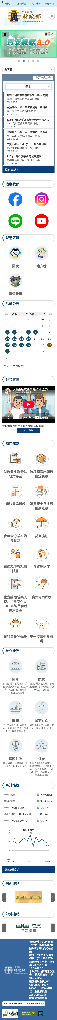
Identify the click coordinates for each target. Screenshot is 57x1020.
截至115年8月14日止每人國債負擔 (21, 814)
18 (14, 345)
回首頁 (8, 3)
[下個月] (50, 313)
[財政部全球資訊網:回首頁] (25, 16)
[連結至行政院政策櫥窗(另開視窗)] (28, 928)
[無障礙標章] (28, 1013)
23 (49, 345)
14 (35, 339)
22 (42, 345)
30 (49, 351)
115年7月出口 (11, 794)
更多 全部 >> (12, 169)
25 (14, 351)
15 (42, 339)
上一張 (4, 897)
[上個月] (6, 313)
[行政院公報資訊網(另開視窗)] (10, 1013)
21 (35, 345)
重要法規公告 (43, 77)
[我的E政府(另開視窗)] (40, 1013)
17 (7, 345)
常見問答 (35, 3)
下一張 (53, 897)
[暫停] (5, 34)
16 (49, 339)
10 (7, 339)
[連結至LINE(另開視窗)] (15, 221)
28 (35, 351)
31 (7, 358)
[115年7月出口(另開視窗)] (28, 845)
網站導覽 (21, 3)
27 (28, 351)
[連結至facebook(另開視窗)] (15, 199)
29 (42, 351)
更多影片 (28, 430)
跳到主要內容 (8, 2)
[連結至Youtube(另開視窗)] (41, 221)
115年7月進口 (11, 801)
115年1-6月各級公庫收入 (16, 820)
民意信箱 (49, 3)
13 (28, 339)
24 (7, 351)
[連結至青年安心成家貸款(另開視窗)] (28, 44)
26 (21, 351)
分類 (28, 86)
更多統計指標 (12, 869)
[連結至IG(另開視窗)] (41, 199)
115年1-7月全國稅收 (14, 807)
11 (14, 339)
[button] (52, 16)
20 (28, 345)
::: (2, 2)
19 (21, 345)
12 (21, 339)
